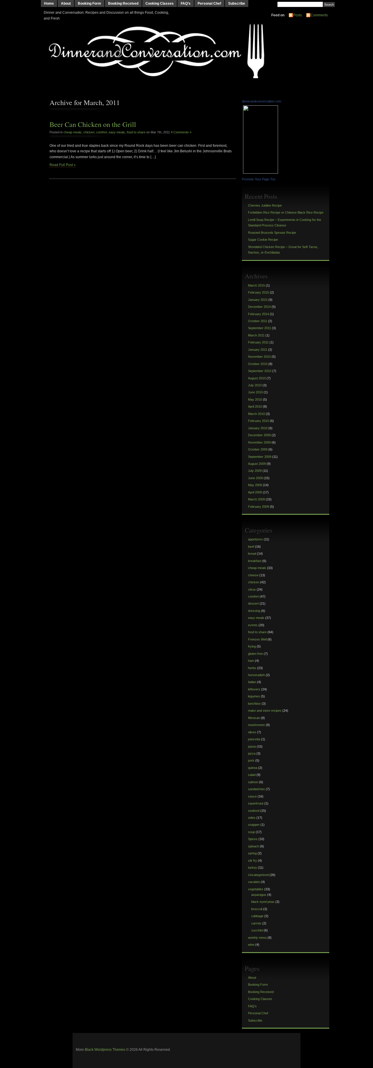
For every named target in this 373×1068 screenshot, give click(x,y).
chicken (88, 132)
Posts (297, 15)
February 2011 (258, 342)
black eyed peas (263, 901)
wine (251, 944)
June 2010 (255, 392)
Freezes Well (257, 639)
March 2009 (256, 499)
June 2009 (255, 478)
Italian (252, 682)
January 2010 (258, 428)
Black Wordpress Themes (105, 1050)
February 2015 (258, 292)
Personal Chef (209, 3)
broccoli (256, 909)
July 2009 (255, 470)
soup (251, 832)
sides (252, 817)
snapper (254, 824)
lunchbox (254, 703)
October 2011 (257, 321)
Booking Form (89, 3)
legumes (254, 696)
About (66, 3)
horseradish (256, 675)
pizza (252, 753)
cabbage (257, 916)
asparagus (258, 894)
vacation (254, 882)
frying (252, 646)
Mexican (254, 718)
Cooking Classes (159, 3)
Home (49, 3)
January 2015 (258, 299)
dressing (254, 610)
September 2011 (259, 328)
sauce (252, 796)
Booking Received (123, 3)
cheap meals (73, 132)
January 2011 (257, 349)
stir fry (252, 860)
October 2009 (258, 449)
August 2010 (257, 378)
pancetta (254, 739)
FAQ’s (186, 3)
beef (251, 546)
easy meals (117, 132)
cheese (253, 575)
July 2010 (255, 385)
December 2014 (259, 306)
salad (252, 774)
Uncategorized (258, 875)
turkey (252, 867)
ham (251, 660)
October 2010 (258, 364)
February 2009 (258, 506)
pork (251, 760)
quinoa (252, 767)
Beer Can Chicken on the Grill (93, 124)
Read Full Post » (63, 165)
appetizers (255, 539)
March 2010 (256, 414)
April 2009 (255, 492)
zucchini (257, 930)
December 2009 (259, 435)
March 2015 (256, 285)
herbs (252, 668)
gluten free (255, 653)
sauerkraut (255, 803)
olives (252, 732)
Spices (253, 839)
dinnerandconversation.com (261, 101)
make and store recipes (264, 710)
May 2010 (255, 399)
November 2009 (259, 442)
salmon (253, 782)
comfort (101, 132)
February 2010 (258, 421)
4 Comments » (181, 132)
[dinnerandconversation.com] (261, 172)
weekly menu (257, 937)
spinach (253, 846)
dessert (253, 603)
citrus (252, 589)
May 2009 (255, 485)
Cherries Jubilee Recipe (265, 205)
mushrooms (256, 725)
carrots (256, 923)
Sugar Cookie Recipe (263, 239)
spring (252, 853)
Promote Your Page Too (258, 179)
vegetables (255, 889)
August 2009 (257, 463)
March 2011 (256, 335)
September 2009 (259, 456)
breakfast (254, 561)
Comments (319, 15)
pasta (252, 746)
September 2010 (259, 371)
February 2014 (258, 314)
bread (252, 553)
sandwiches (256, 789)
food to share (136, 132)
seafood (253, 810)
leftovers (254, 689)
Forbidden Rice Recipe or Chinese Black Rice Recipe (285, 212)
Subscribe (236, 3)
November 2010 (259, 356)
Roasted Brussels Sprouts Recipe (272, 232)
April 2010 (255, 406)
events (253, 625)
